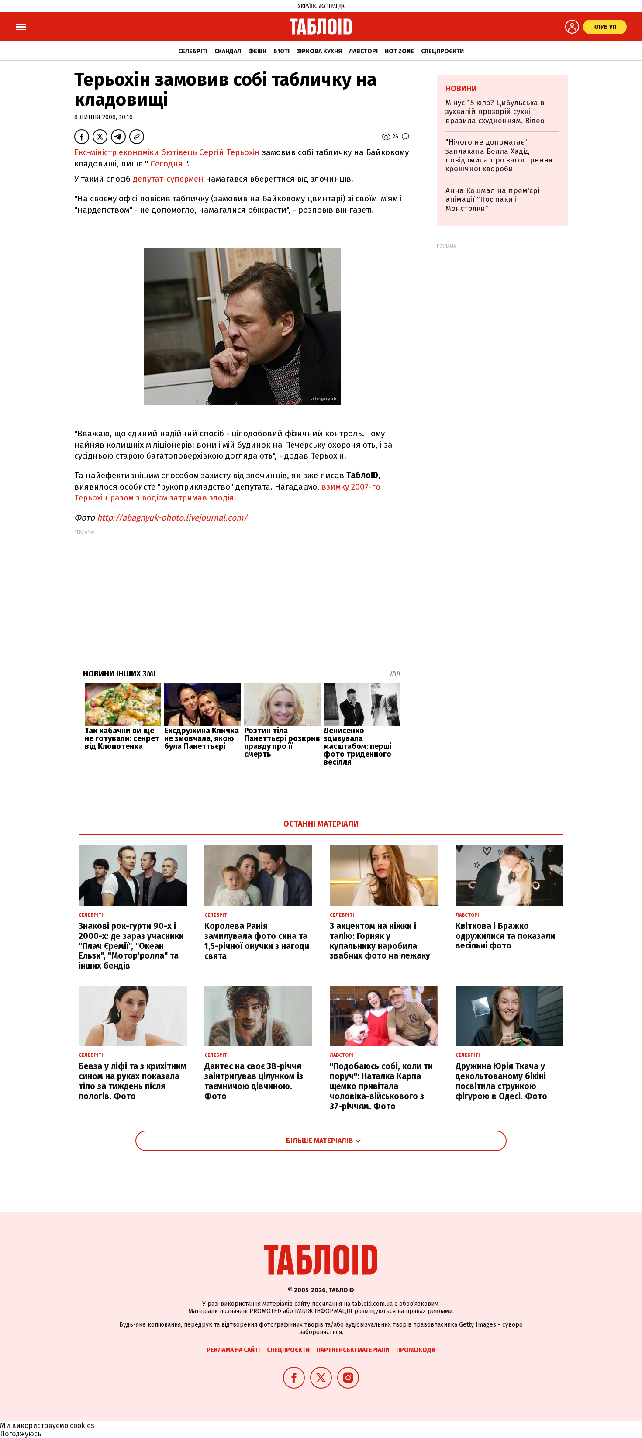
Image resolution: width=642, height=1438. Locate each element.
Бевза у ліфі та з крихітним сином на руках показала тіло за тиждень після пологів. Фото (132, 1081)
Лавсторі (363, 51)
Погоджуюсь (20, 1434)
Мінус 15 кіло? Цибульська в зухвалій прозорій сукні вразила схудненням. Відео (495, 111)
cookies (82, 1425)
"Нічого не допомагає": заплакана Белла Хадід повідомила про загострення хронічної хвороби (498, 155)
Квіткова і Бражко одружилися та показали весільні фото (505, 936)
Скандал (227, 51)
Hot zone (399, 51)
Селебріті (192, 51)
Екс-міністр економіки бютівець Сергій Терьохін (167, 152)
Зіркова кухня (319, 51)
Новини (461, 88)
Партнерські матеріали (353, 1350)
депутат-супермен (168, 179)
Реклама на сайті (233, 1350)
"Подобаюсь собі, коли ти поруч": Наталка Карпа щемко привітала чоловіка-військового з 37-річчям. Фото (381, 1086)
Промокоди (415, 1350)
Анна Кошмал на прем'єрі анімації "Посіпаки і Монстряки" (492, 199)
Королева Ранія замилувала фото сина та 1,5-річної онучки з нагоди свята (256, 941)
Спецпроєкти (442, 51)
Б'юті (281, 51)
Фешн (257, 51)
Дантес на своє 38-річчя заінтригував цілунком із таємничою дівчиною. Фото (253, 1081)
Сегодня (166, 164)
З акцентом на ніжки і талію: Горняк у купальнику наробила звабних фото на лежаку (380, 941)
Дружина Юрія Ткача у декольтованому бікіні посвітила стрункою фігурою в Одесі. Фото (501, 1081)
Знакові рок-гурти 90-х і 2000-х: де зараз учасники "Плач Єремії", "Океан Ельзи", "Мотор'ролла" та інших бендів (131, 946)
